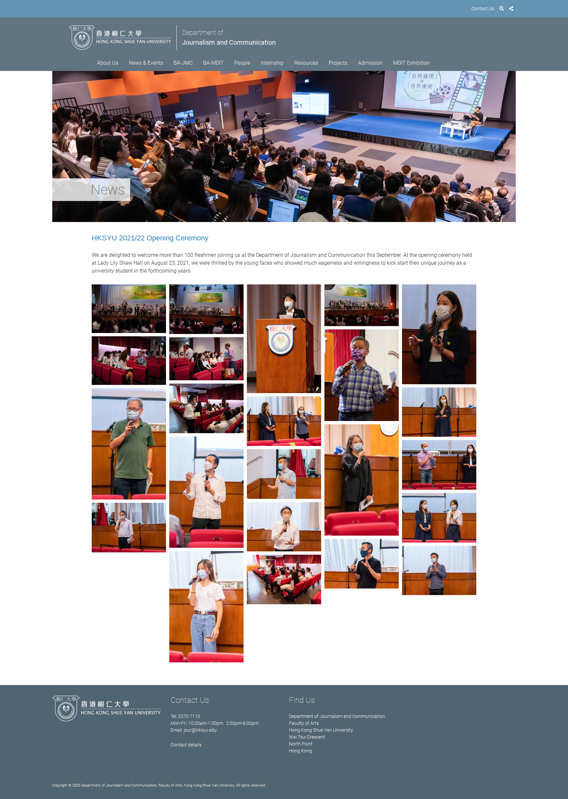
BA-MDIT (213, 63)
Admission (370, 63)
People (242, 63)
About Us (107, 63)
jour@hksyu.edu (200, 730)
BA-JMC (183, 63)
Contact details (186, 744)
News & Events (146, 63)
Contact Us (482, 8)
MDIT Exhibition (411, 63)
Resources (306, 63)
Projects (338, 63)
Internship (272, 63)
